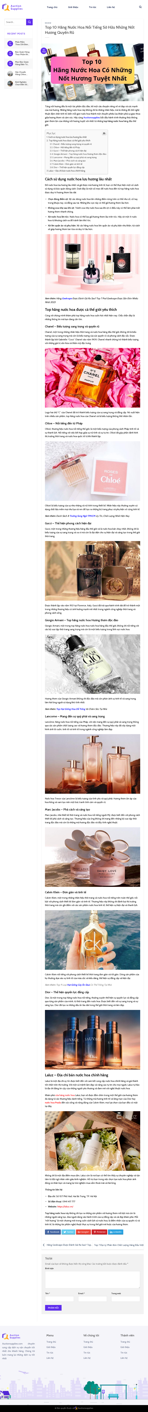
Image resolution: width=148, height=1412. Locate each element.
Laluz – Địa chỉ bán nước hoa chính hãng (67, 170)
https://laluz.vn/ (65, 1206)
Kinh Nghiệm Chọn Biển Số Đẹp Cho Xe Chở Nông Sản (21, 83)
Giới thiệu (73, 7)
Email (81, 1293)
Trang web (116, 1293)
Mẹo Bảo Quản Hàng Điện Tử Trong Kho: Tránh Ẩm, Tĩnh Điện (22, 63)
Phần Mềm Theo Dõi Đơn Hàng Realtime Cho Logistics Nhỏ (22, 43)
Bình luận (49, 1268)
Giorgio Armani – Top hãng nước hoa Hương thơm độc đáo (80, 154)
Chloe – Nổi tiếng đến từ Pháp (66, 147)
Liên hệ (111, 7)
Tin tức (92, 7)
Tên (47, 1293)
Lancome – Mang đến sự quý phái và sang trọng (75, 157)
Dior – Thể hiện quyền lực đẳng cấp (69, 167)
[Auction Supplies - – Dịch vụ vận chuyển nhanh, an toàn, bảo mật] (12, 7)
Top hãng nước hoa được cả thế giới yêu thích (69, 140)
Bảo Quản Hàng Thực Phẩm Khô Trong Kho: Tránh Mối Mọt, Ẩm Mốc (22, 53)
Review (48, 23)
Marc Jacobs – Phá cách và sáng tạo (69, 160)
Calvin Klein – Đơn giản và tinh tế (67, 164)
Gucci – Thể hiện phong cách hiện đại (69, 150)
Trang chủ (52, 7)
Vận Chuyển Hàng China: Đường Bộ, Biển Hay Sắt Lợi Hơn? (22, 73)
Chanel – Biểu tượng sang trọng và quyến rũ (72, 144)
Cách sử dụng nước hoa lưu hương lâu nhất (67, 137)
